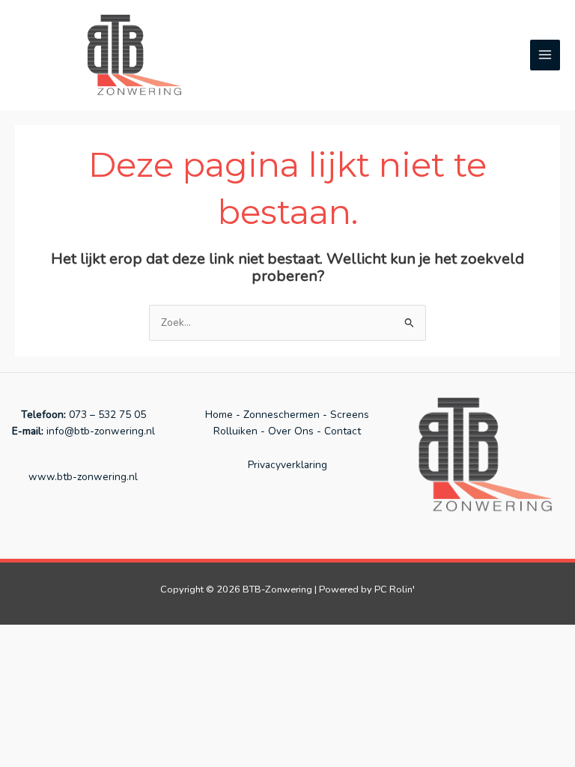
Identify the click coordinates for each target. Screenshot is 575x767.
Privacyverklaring (287, 465)
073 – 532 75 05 (107, 414)
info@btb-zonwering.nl (99, 431)
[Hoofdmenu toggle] (545, 55)
